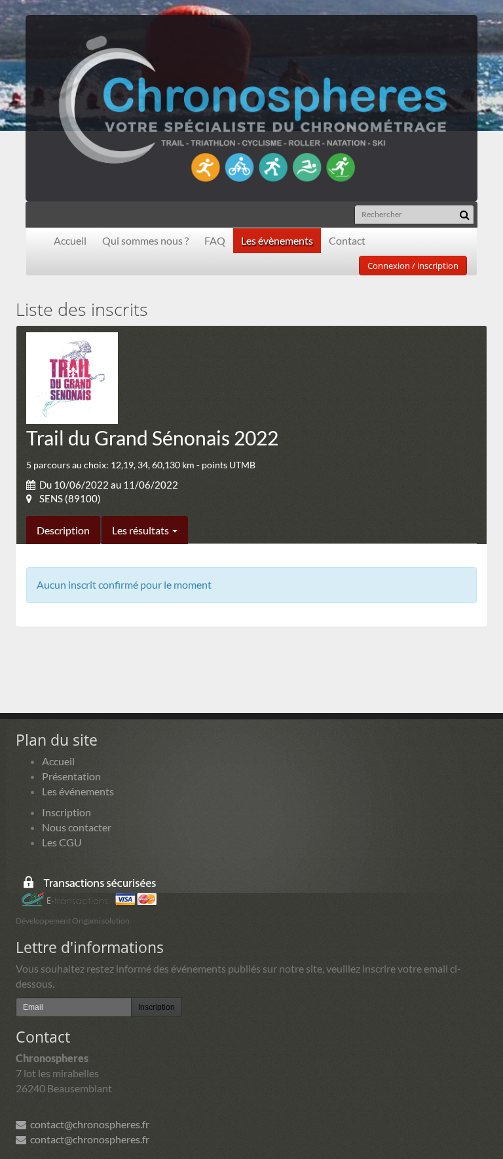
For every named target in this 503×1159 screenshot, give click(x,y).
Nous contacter (76, 827)
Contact (347, 240)
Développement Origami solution (73, 920)
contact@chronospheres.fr (87, 1124)
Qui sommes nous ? (145, 240)
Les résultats (141, 530)
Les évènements (277, 240)
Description (63, 530)
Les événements (78, 791)
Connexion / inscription (412, 265)
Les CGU (62, 842)
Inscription (66, 812)
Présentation (71, 776)
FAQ (214, 240)
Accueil (70, 240)
